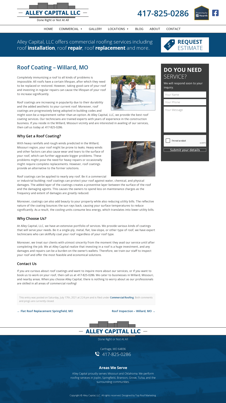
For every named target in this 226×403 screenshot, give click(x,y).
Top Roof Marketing (145, 395)
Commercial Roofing (122, 297)
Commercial (69, 29)
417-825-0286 (163, 13)
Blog (139, 29)
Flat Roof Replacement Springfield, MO (45, 311)
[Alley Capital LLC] (113, 327)
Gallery (95, 29)
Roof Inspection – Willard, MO (133, 311)
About (155, 29)
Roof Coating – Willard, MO (52, 67)
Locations (116, 29)
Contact (173, 29)
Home (48, 29)
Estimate (190, 45)
